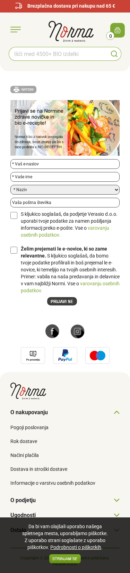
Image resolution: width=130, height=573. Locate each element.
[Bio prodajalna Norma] (71, 31)
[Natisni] (23, 89)
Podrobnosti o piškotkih (75, 547)
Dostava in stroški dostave (38, 469)
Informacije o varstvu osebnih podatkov (52, 483)
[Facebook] (52, 331)
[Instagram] (78, 331)
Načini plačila (24, 455)
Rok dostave (23, 441)
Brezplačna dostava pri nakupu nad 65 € (71, 6)
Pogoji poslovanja (29, 427)
